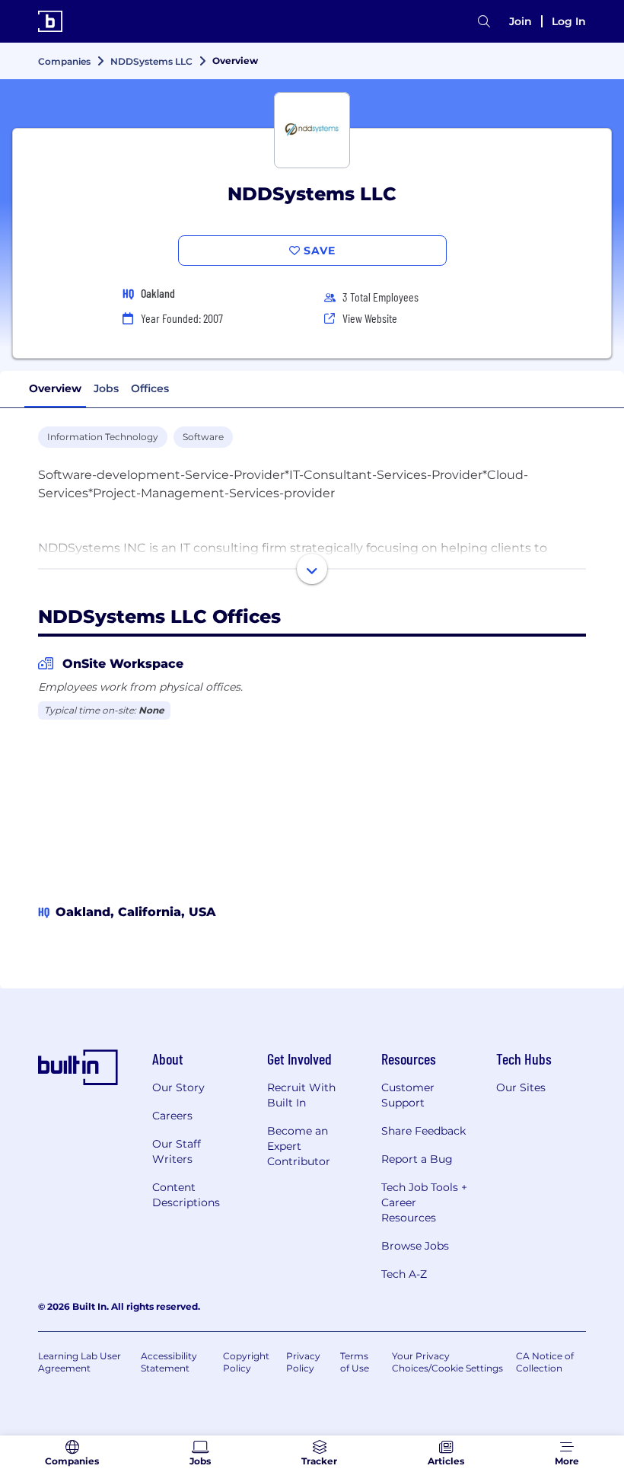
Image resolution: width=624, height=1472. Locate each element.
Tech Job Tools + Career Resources (424, 1202)
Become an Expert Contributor (298, 1146)
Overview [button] (55, 388)
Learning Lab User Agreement (79, 1362)
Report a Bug (417, 1159)
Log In (569, 21)
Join (520, 21)
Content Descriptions (186, 1194)
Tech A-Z (404, 1274)
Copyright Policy (246, 1362)
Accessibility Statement (169, 1362)
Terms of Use (354, 1362)
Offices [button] (150, 388)
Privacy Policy (303, 1362)
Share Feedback (423, 1131)
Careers (172, 1115)
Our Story (178, 1087)
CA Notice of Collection (545, 1362)
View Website (369, 318)
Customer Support (408, 1095)
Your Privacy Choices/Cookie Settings (447, 1362)
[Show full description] (312, 569)
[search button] (484, 21)
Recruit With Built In (301, 1095)
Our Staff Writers (176, 1151)
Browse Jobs (415, 1246)
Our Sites (521, 1087)
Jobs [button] (106, 388)
